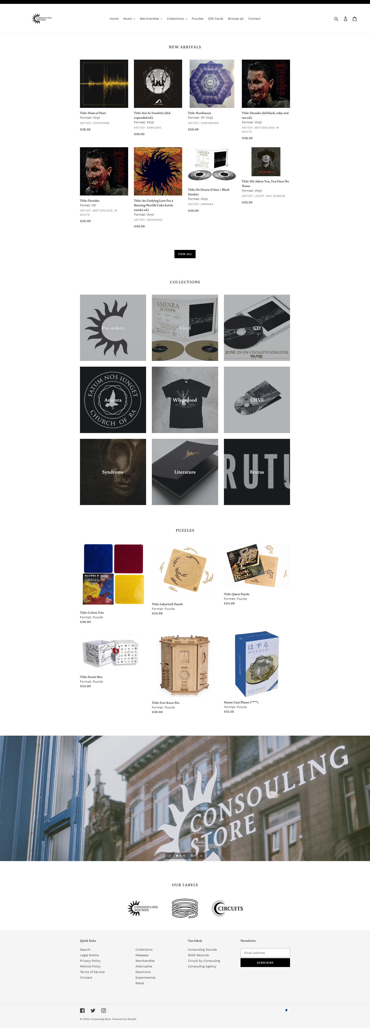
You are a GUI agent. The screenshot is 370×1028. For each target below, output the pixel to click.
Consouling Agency (202, 966)
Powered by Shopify (124, 1019)
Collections (143, 949)
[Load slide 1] (177, 856)
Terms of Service (92, 972)
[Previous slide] (169, 856)
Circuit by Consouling (204, 961)
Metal (139, 983)
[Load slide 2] (181, 856)
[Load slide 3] (184, 856)
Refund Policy (90, 966)
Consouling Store (100, 1019)
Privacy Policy (90, 961)
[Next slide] (191, 856)
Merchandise (145, 961)
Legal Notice (89, 955)
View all (185, 254)
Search (85, 949)
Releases (142, 955)
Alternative (143, 966)
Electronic (143, 972)
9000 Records (198, 955)
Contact (86, 977)
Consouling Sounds (202, 949)
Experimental (145, 977)
